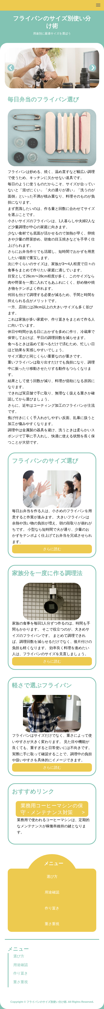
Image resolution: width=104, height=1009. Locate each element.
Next (93, 68)
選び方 (52, 876)
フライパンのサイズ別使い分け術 (52, 22)
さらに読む (52, 549)
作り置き (52, 908)
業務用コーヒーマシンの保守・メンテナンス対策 (52, 809)
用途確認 (52, 892)
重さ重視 (52, 924)
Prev (11, 68)
